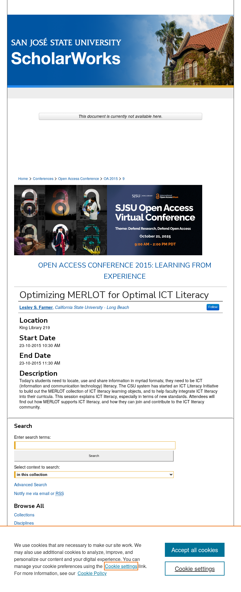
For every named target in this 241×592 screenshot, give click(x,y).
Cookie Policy (92, 573)
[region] (120, 559)
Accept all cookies (194, 549)
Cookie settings (121, 566)
